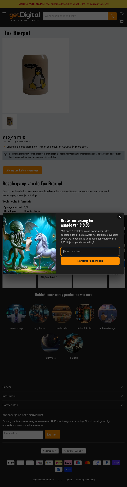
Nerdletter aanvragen (90, 260)
